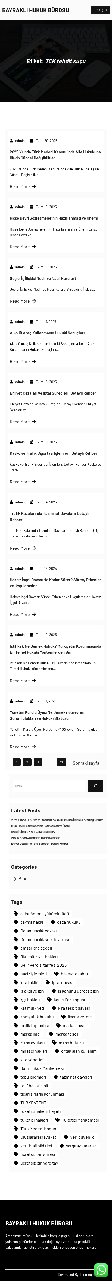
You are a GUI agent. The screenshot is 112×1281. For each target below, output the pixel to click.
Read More (20, 186)
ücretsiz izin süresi (37, 1154)
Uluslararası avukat (38, 1136)
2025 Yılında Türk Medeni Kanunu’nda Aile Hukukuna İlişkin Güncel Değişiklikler (55, 154)
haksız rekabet (74, 973)
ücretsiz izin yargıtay (39, 1162)
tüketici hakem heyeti (40, 1111)
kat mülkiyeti (32, 1007)
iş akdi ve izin (32, 990)
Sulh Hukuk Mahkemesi (42, 1068)
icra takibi (29, 982)
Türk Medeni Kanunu (39, 1128)
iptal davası (62, 982)
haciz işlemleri (33, 973)
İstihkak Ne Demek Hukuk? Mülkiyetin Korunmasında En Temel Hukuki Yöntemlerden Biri (55, 649)
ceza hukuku (69, 921)
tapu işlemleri (33, 1076)
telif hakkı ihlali (34, 1085)
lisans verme (80, 1016)
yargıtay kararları (81, 1145)
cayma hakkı (31, 921)
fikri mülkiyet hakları (39, 956)
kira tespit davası (74, 1007)
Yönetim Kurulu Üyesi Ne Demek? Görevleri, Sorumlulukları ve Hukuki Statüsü (47, 715)
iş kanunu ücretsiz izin (78, 990)
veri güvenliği (82, 1136)
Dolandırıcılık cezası (38, 930)
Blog (22, 878)
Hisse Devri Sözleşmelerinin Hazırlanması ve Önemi (54, 218)
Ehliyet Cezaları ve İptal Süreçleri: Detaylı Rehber (53, 393)
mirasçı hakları (33, 1050)
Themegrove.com (93, 1274)
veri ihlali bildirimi (36, 1145)
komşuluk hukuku (37, 1016)
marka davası (75, 1025)
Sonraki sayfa (86, 763)
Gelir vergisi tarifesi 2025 (43, 964)
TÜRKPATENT (33, 1102)
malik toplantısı (34, 1025)
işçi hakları (30, 999)
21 (61, 762)
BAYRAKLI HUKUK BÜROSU (35, 10)
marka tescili (67, 1033)
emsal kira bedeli (36, 947)
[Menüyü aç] (81, 10)
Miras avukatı (32, 1042)
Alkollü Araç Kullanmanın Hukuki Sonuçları (47, 332)
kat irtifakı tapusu (70, 999)
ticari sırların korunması (42, 1093)
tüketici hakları (34, 1119)
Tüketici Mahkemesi (80, 1119)
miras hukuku (71, 1042)
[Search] (95, 786)
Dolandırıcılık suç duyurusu (45, 939)
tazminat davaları (76, 1076)
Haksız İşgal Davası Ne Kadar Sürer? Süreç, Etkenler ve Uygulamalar (55, 582)
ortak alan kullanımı (79, 1050)
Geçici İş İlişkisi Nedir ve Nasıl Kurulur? (43, 278)
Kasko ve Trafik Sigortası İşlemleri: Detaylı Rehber (53, 453)
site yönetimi (32, 1059)
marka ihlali (30, 1033)
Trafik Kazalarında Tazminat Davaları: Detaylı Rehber (49, 516)
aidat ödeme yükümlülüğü (44, 913)
